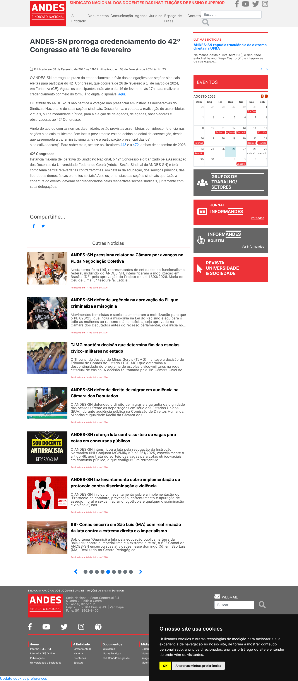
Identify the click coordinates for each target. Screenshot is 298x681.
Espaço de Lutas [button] (173, 18)
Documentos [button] (98, 16)
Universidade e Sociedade (46, 662)
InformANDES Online (42, 653)
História (78, 653)
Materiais (147, 662)
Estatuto (79, 662)
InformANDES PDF (41, 648)
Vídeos (146, 653)
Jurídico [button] (156, 16)
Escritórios (80, 658)
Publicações (37, 658)
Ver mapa (117, 607)
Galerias (147, 648)
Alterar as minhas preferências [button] (198, 665)
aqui (121, 94)
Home (34, 644)
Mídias (146, 644)
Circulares (109, 648)
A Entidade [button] (78, 18)
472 (136, 145)
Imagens (147, 658)
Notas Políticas (112, 653)
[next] (266, 96)
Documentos (112, 644)
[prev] (262, 96)
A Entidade (81, 644)
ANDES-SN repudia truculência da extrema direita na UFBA (230, 46)
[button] (261, 69)
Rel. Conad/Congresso (116, 658)
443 (123, 145)
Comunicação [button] (121, 16)
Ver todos (257, 218)
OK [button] (165, 665)
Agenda (141, 16)
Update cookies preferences (23, 678)
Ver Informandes (253, 246)
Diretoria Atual (82, 648)
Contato (194, 16)
